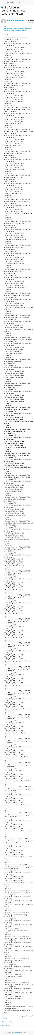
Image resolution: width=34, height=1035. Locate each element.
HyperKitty (17, 1032)
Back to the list (7, 1025)
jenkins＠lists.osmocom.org (16, 20)
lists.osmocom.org (13, 2)
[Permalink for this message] (33, 1016)
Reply (5, 1018)
